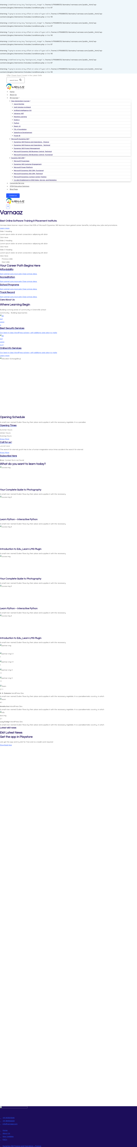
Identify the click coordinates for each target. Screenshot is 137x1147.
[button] (68, 258)
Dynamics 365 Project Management (27, 148)
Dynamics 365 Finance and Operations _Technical (32, 145)
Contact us (13, 195)
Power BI (17, 136)
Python (16, 123)
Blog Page (14, 189)
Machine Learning (20, 117)
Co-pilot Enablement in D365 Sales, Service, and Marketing (35, 180)
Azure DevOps (19, 104)
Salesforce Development (23, 132)
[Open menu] (8, 206)
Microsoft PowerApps (21, 161)
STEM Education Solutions (19, 186)
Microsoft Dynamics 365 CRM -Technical (28, 174)
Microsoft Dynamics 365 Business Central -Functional (33, 155)
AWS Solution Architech (22, 107)
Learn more (4, 228)
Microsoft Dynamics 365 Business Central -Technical (33, 151)
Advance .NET (19, 113)
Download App (6, 745)
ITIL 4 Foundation (20, 129)
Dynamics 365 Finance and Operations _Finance (31, 142)
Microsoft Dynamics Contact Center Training (30, 177)
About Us (13, 95)
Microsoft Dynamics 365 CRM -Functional (29, 170)
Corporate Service (17, 183)
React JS (17, 126)
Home (12, 92)
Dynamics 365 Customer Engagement (28, 164)
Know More (4, 439)
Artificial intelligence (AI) (22, 110)
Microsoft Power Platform (23, 167)
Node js (17, 120)
